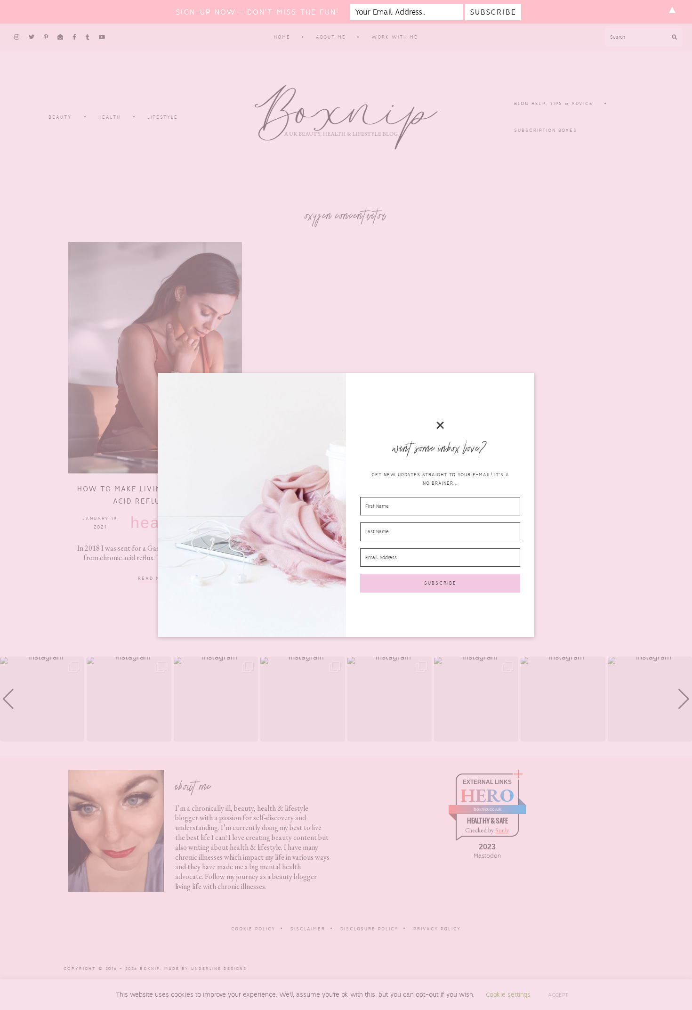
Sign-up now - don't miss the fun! (257, 12)
